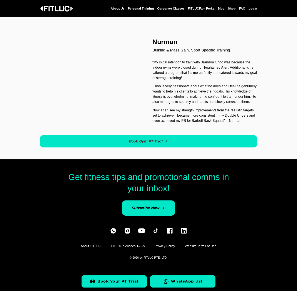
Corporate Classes (171, 8)
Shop (232, 8)
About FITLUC (91, 246)
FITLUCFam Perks (201, 8)
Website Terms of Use (200, 246)
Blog (221, 8)
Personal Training (141, 8)
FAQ (242, 8)
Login (253, 8)
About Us (118, 8)
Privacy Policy (165, 246)
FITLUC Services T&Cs (128, 246)
